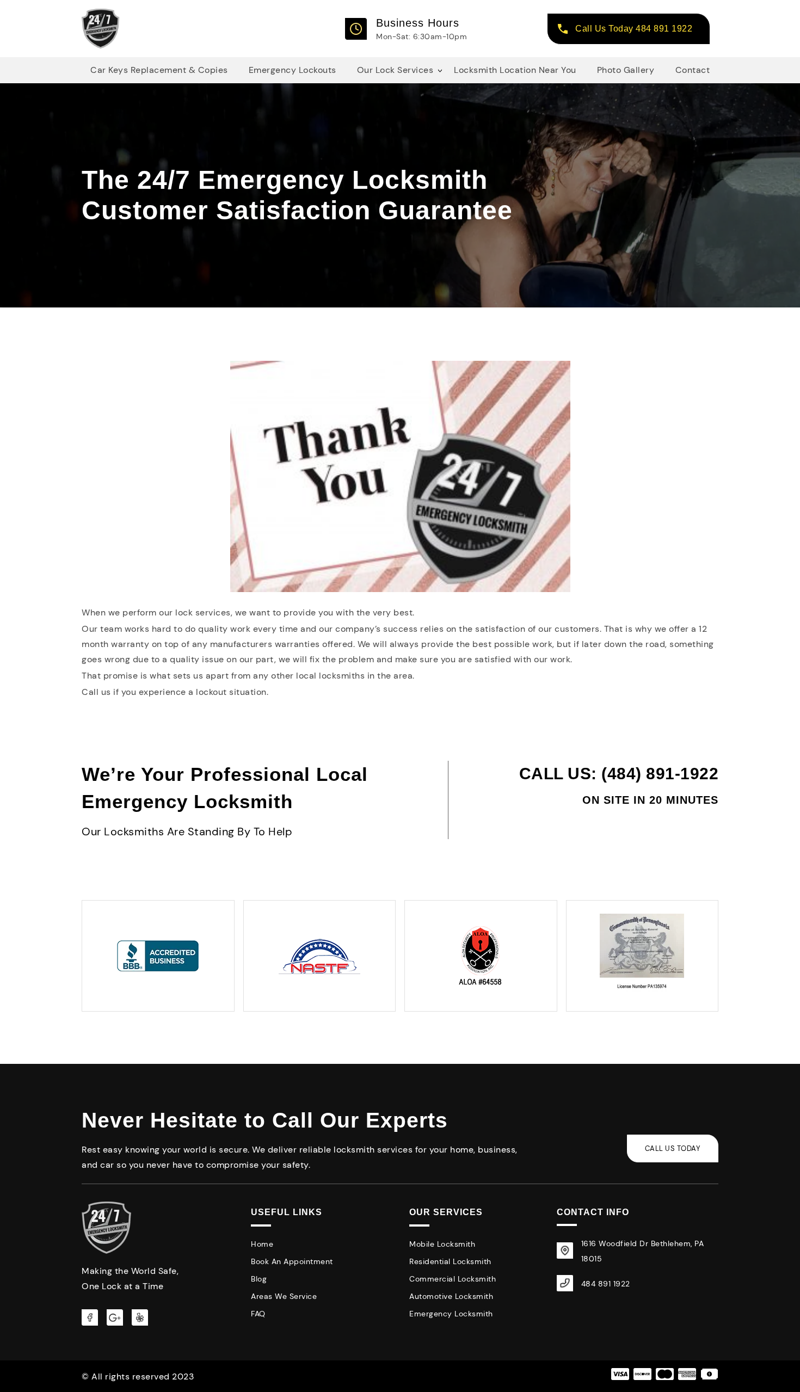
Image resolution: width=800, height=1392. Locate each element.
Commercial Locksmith (452, 1279)
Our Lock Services (395, 70)
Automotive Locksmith (451, 1296)
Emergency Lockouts (292, 70)
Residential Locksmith (450, 1261)
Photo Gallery (626, 70)
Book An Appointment (292, 1261)
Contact (692, 70)
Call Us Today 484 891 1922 (633, 28)
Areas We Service (284, 1296)
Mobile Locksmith (442, 1244)
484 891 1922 (605, 1284)
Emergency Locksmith (451, 1314)
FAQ (258, 1314)
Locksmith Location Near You (515, 70)
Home (262, 1244)
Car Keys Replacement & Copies (159, 70)
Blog (259, 1279)
